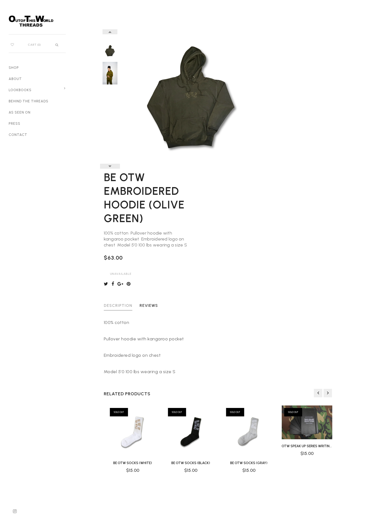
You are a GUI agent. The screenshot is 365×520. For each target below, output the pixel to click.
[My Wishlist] (12, 44)
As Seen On (20, 112)
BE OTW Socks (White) (132, 463)
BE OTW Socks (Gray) (249, 463)
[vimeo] (130, 284)
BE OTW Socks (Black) (191, 463)
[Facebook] (113, 284)
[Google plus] (121, 284)
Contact (18, 135)
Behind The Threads (28, 101)
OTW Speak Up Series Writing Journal (315, 446)
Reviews (149, 306)
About (15, 79)
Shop (14, 68)
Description (118, 306)
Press (14, 123)
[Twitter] (107, 284)
